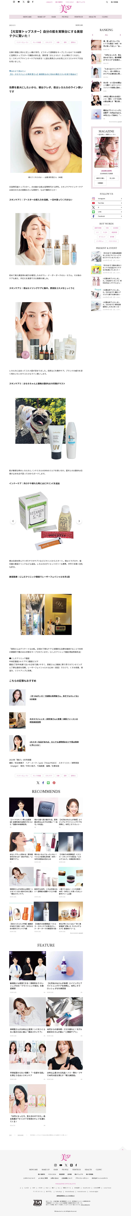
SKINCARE (27, 17)
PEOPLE (65, 17)
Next (79, 521)
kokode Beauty (69, 1191)
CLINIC (105, 17)
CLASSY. (26, 1188)
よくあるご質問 (43, 1178)
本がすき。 (49, 1191)
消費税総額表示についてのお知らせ (65, 1196)
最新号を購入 (100, 178)
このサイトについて (29, 1178)
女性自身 (77, 1188)
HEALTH (92, 17)
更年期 (70, 1174)
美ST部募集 (114, 2)
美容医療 (61, 1174)
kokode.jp (59, 1191)
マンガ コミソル (38, 1191)
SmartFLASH (86, 1188)
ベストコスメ (70, 2)
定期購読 (100, 183)
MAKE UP (41, 17)
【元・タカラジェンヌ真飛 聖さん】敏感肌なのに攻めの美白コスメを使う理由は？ (43, 74)
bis (59, 1188)
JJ (20, 1188)
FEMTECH (79, 17)
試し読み (112, 178)
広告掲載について (67, 1178)
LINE (99, 212)
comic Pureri (107, 1188)
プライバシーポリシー (82, 1178)
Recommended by (74, 933)
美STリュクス (81, 2)
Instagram (101, 198)
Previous (13, 521)
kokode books (81, 1191)
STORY (40, 1188)
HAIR (54, 17)
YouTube (101, 203)
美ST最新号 (59, 2)
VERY (33, 1188)
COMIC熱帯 (97, 1188)
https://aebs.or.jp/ (85, 1204)
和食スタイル (67, 1188)
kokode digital (94, 1191)
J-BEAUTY (49, 2)
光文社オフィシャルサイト (100, 1178)
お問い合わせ (55, 1178)
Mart (47, 1188)
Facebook (101, 216)
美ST (53, 1188)
